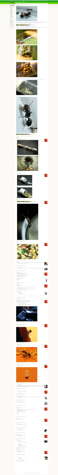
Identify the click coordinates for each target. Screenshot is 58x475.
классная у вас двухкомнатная (19, 401)
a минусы (18, 413)
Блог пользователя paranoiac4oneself (21, 3)
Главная (16, 3)
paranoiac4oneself (21, 5)
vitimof (46, 267)
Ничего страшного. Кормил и (19, 267)
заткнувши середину (18, 173)
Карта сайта (11, 18)
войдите (20, 270)
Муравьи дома (11, 10)
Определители (11, 12)
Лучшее (11, 16)
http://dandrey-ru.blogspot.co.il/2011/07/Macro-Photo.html (22, 386)
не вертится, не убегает (19, 364)
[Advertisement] (31, 467)
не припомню (18, 418)
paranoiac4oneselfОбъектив (19, 291)
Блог (11, 15)
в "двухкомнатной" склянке (19, 138)
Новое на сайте (11, 14)
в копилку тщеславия (19, 450)
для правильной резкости (19, 344)
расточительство (18, 434)
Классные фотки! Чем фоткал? (19, 278)
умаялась (17, 242)
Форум (10, 11)
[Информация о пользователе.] (45, 275)
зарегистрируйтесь (23, 270)
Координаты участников (12, 21)
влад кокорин (46, 413)
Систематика (11, 9)
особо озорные (18, 200)
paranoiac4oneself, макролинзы (19, 384)
